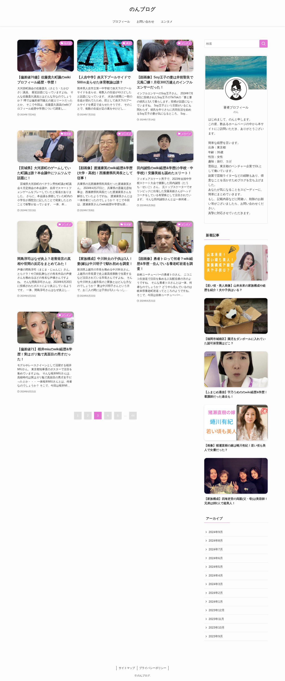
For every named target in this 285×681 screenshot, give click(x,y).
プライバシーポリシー (152, 668)
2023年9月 (216, 636)
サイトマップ (127, 668)
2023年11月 (216, 619)
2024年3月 (216, 584)
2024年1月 (216, 601)
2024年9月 (216, 532)
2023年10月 (216, 627)
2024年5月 (216, 566)
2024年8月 (216, 540)
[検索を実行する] (263, 44)
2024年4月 (216, 575)
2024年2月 (216, 592)
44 (133, 415)
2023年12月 (216, 610)
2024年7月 (216, 549)
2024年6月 (216, 558)
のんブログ (143, 9)
